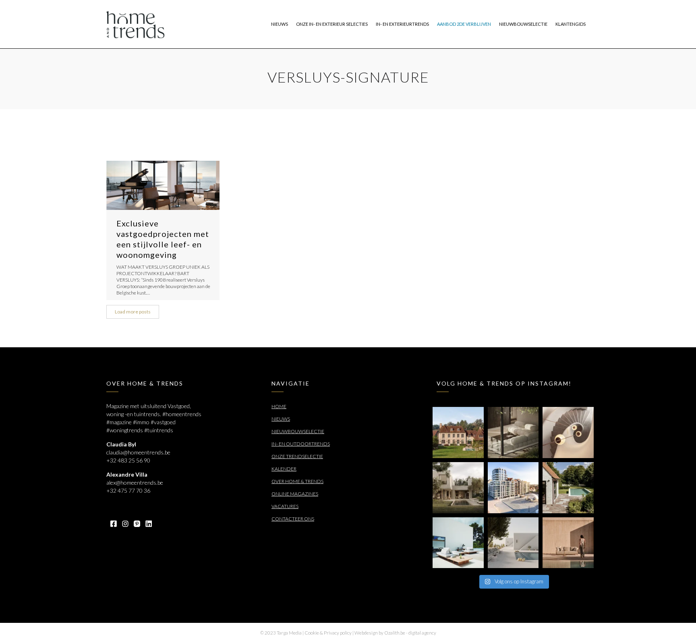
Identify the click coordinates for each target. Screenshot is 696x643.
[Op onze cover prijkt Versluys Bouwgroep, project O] (513, 487)
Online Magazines (294, 494)
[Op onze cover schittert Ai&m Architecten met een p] (568, 432)
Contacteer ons (292, 519)
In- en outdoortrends (300, 444)
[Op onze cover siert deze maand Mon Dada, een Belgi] (513, 542)
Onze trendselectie (297, 456)
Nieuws (280, 419)
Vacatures (284, 506)
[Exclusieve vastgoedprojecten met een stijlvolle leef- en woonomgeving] (163, 185)
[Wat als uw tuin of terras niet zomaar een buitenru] (568, 542)
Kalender (283, 469)
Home (278, 406)
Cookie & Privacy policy (328, 633)
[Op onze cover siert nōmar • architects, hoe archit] (513, 432)
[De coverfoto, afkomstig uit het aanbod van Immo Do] (458, 432)
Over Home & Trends (297, 481)
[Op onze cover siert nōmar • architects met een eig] (458, 487)
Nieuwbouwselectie (297, 431)
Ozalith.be (394, 633)
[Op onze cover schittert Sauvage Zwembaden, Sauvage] (568, 487)
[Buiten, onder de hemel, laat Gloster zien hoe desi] (458, 542)
